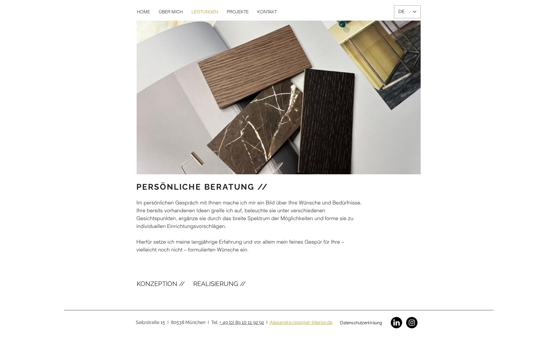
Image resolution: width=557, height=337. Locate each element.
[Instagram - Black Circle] (411, 322)
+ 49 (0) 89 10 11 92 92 (241, 322)
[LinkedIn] (396, 322)
